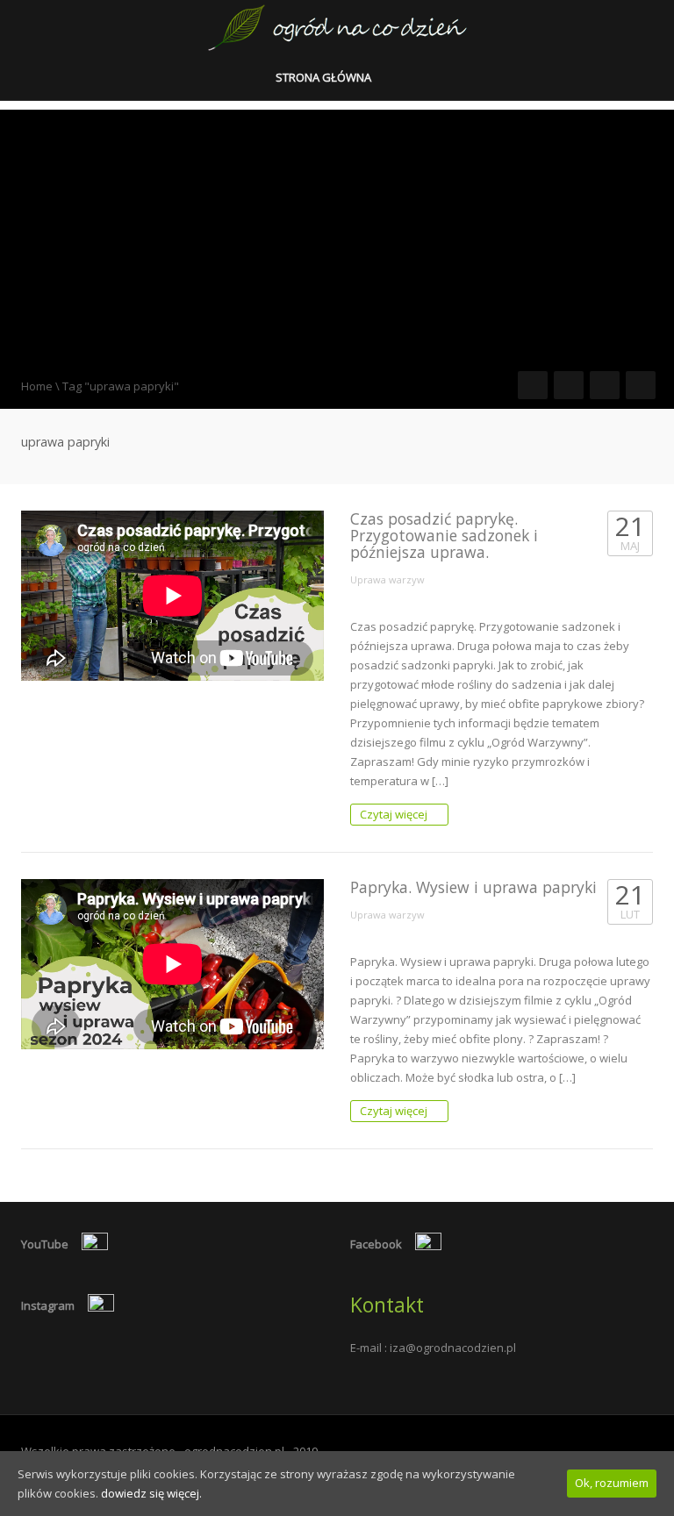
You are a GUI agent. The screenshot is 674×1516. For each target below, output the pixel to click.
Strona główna (325, 77)
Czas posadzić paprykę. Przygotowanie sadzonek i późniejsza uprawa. (444, 535)
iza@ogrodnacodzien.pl (453, 1347)
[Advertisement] (337, 232)
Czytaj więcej (395, 814)
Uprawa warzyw (387, 579)
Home (37, 386)
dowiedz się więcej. (151, 1493)
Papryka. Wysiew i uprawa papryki (473, 886)
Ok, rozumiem (612, 1483)
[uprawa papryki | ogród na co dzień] (337, 26)
